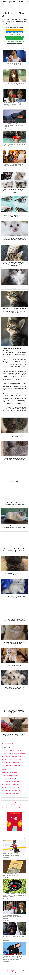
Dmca (6, 970)
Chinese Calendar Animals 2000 (10, 799)
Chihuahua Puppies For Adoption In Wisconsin (13, 753)
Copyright (14, 972)
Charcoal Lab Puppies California (10, 772)
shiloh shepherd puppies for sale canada (14, 27)
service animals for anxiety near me (14, 30)
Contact (12, 970)
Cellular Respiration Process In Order (11, 796)
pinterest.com (10, 743)
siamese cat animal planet (14, 34)
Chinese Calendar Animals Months (10, 775)
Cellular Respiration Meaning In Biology (11, 802)
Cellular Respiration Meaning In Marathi (11, 756)
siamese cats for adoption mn (14, 43)
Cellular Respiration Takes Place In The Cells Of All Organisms (14, 768)
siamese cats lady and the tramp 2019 (15, 36)
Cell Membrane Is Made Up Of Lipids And (12, 805)
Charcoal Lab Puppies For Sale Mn (10, 787)
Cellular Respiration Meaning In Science (11, 790)
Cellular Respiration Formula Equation (11, 765)
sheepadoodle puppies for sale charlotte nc (14, 41)
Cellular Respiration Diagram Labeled (11, 762)
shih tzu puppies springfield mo (14, 39)
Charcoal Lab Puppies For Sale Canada (11, 759)
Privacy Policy (20, 970)
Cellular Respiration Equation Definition (11, 793)
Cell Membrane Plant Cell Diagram (10, 778)
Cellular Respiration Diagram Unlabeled (11, 784)
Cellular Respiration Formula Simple (10, 781)
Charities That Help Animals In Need (11, 808)
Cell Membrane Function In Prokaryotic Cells (13, 750)
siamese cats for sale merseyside (14, 32)
